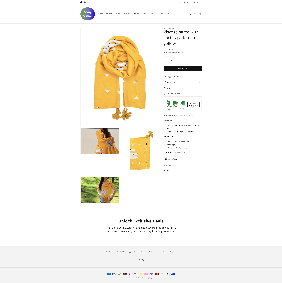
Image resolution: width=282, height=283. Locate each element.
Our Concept (110, 252)
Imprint (173, 252)
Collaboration (152, 252)
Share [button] (168, 171)
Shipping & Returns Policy (136, 252)
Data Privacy (164, 252)
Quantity (166, 56)
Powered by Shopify (148, 278)
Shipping (166, 52)
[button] (110, 14)
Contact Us (121, 252)
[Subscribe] (158, 237)
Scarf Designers (137, 278)
